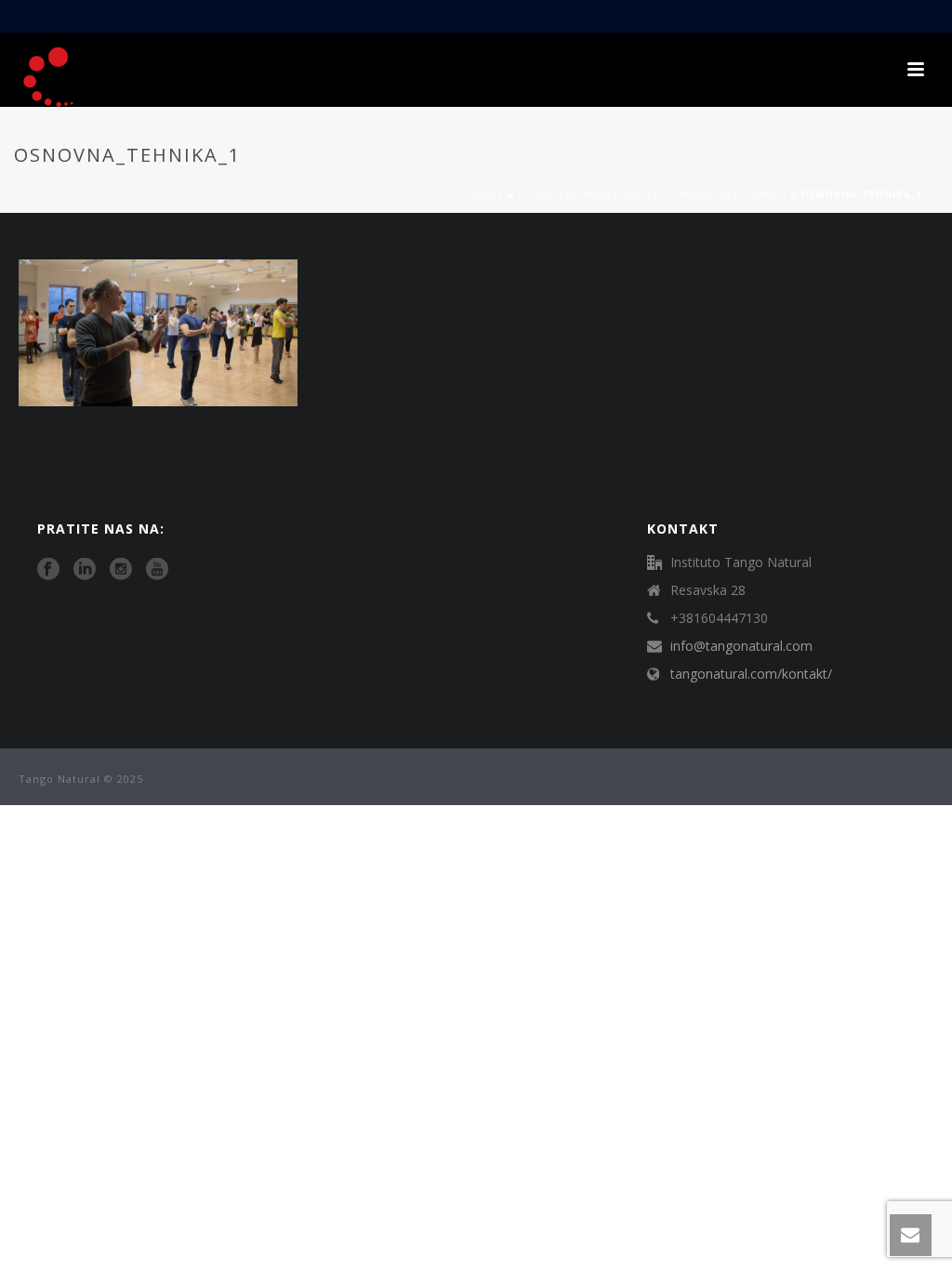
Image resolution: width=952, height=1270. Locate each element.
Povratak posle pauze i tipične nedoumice (652, 194)
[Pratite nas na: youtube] (157, 570)
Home (487, 194)
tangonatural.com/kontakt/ (751, 674)
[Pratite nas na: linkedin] (84, 570)
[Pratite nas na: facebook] (48, 570)
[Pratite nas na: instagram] (121, 570)
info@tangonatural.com (741, 646)
